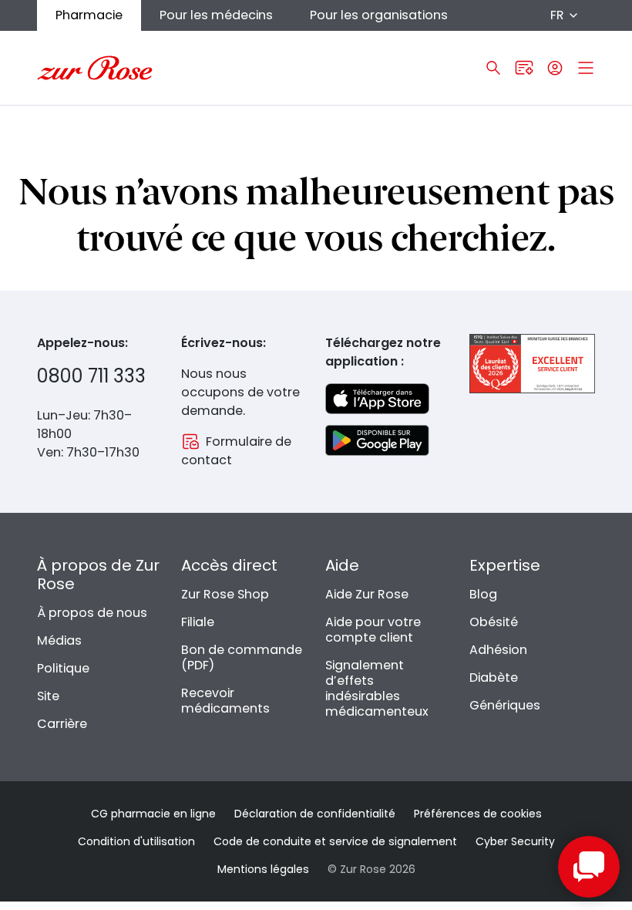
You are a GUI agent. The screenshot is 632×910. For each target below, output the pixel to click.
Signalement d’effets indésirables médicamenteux (377, 688)
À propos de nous (92, 613)
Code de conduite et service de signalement (335, 841)
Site (48, 696)
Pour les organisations (379, 15)
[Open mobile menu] (586, 68)
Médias (59, 640)
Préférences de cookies (478, 813)
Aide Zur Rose (366, 594)
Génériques (504, 705)
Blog (483, 594)
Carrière (62, 724)
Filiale (197, 622)
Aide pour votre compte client (373, 629)
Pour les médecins (216, 15)
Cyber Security (515, 841)
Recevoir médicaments (225, 700)
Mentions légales (263, 869)
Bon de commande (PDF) (241, 657)
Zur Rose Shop (225, 594)
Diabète (493, 677)
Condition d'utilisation (136, 841)
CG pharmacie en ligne (153, 813)
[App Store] (377, 398)
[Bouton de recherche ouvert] (493, 68)
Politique (63, 668)
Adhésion (498, 650)
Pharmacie (89, 15)
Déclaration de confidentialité (314, 813)
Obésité (493, 622)
